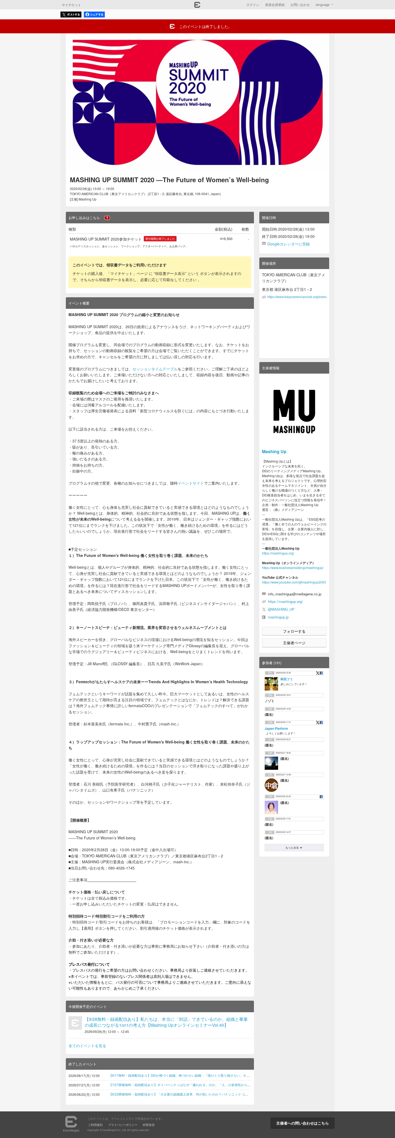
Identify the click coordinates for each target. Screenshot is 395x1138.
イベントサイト (191, 483)
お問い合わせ (300, 4)
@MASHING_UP (281, 609)
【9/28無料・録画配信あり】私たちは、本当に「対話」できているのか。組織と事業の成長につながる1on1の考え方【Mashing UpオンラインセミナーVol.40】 (166, 1022)
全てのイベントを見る (87, 1045)
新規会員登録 (275, 4)
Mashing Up (274, 451)
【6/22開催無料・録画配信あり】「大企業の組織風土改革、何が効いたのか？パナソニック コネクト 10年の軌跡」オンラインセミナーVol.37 (211, 1094)
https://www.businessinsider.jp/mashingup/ (293, 567)
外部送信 (149, 1124)
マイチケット (71, 4)
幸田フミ (286, 679)
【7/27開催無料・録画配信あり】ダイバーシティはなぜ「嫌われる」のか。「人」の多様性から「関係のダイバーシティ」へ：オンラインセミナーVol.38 (220, 1084)
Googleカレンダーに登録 (288, 243)
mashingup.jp (278, 617)
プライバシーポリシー (123, 1124)
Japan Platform (276, 728)
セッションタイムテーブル (155, 368)
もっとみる (292, 847)
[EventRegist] (197, 6)
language (323, 4)
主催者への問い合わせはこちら (302, 1123)
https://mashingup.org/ (278, 553)
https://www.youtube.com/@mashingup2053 (294, 582)
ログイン (252, 4)
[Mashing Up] (294, 411)
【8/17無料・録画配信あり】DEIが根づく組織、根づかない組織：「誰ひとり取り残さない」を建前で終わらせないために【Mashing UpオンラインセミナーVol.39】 (228, 1075)
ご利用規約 (95, 1124)
